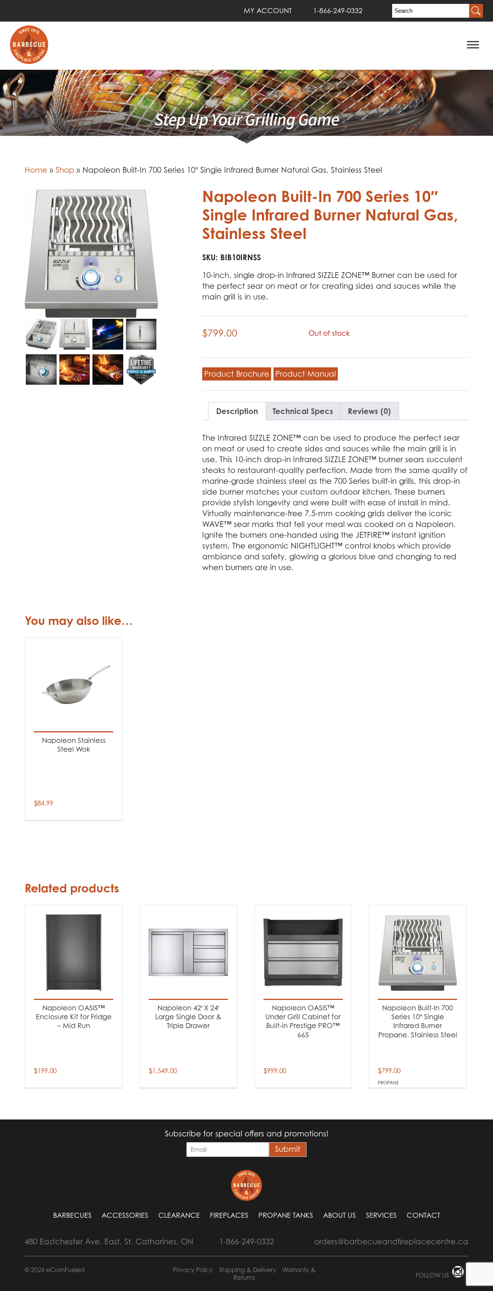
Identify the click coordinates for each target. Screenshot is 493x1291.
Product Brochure (236, 374)
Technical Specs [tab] (303, 411)
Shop (64, 170)
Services (381, 1215)
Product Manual (305, 374)
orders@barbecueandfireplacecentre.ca (391, 1241)
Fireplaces (229, 1215)
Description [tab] (237, 411)
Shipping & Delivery (247, 1270)
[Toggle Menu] (473, 44)
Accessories (125, 1215)
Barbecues (72, 1215)
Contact (423, 1215)
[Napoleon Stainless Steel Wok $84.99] (73, 685)
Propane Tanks (285, 1215)
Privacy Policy (193, 1270)
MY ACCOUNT (268, 11)
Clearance (179, 1215)
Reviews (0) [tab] (369, 411)
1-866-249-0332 (337, 11)
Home (36, 170)
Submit (287, 1149)
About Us (339, 1215)
